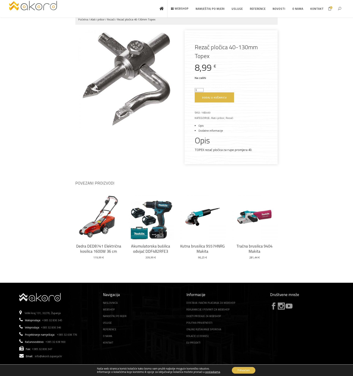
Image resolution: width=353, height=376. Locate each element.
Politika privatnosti (199, 323)
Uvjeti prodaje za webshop (203, 316)
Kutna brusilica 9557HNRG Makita (202, 248)
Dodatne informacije (210, 130)
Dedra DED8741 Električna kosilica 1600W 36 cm (98, 248)
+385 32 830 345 (52, 320)
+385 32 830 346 (51, 327)
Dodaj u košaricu (214, 97)
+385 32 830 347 (42, 349)
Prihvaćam (243, 370)
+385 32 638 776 (67, 334)
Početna (83, 19)
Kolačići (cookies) (197, 336)
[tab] (231, 125)
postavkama (212, 372)
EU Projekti (193, 342)
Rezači (111, 19)
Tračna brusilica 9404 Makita (254, 248)
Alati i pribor (97, 19)
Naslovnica (110, 303)
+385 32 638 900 (55, 342)
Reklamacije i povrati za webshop (208, 309)
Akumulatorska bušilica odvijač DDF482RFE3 (150, 248)
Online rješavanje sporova (203, 329)
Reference (109, 329)
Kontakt (108, 342)
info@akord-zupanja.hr (48, 356)
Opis (201, 125)
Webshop (109, 309)
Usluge (107, 323)
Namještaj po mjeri (115, 316)
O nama (107, 336)
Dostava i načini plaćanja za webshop (210, 303)
